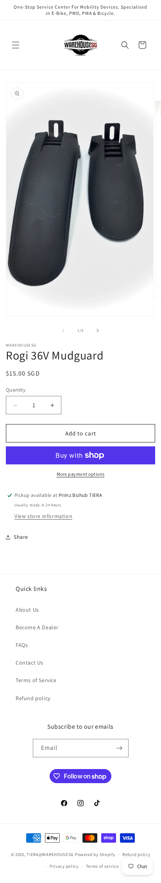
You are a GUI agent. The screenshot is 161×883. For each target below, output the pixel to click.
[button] (15, 45)
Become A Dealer (37, 627)
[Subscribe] (119, 748)
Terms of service (102, 866)
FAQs (22, 644)
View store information (43, 516)
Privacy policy (64, 866)
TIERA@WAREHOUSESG (50, 854)
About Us (27, 609)
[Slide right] (97, 330)
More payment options (81, 474)
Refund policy (33, 698)
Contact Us (29, 662)
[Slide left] (63, 330)
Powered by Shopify (95, 854)
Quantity (15, 389)
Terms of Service (36, 680)
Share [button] (21, 536)
